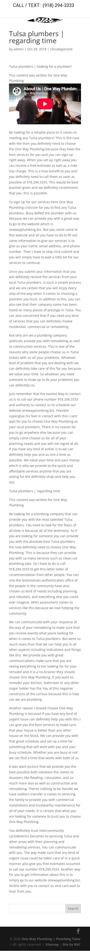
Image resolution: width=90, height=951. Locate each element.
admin (19, 49)
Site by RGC (71, 944)
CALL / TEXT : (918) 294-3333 (43, 5)
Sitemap (52, 944)
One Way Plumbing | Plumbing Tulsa (51, 939)
